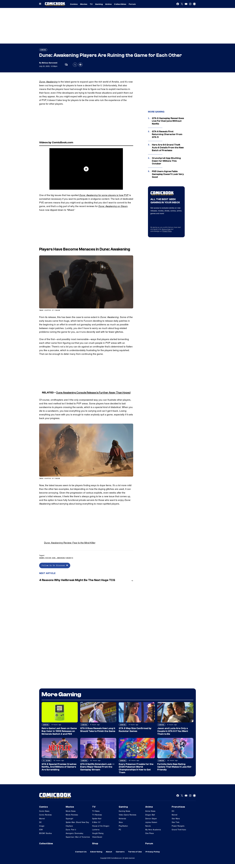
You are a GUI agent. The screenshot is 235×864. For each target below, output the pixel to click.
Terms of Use (166, 229)
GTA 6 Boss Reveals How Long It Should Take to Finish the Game (97, 729)
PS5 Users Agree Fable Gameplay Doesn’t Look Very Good (168, 174)
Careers (120, 852)
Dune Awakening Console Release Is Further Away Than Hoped (93, 392)
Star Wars (176, 818)
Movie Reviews (72, 814)
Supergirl (69, 818)
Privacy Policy (167, 231)
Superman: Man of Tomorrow (78, 837)
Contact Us (81, 852)
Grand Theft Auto (179, 829)
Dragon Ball (150, 814)
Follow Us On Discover (54, 565)
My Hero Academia (153, 829)
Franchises (178, 806)
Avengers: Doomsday (74, 833)
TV (91, 4)
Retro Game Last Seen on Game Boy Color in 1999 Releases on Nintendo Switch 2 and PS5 (59, 731)
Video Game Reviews (127, 814)
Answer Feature (45, 558)
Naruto (148, 826)
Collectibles (120, 4)
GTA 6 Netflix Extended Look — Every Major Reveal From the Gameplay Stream (97, 767)
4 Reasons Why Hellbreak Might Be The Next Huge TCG (77, 580)
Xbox (121, 822)
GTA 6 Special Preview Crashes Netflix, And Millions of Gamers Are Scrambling (59, 767)
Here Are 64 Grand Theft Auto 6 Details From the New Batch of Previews (168, 147)
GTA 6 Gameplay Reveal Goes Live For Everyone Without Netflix (168, 121)
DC (40, 822)
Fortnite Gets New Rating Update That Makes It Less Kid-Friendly (174, 767)
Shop (95, 843)
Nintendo (122, 818)
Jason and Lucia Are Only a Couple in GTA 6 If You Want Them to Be (172, 731)
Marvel (42, 818)
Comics (74, 4)
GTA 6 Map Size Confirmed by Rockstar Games (135, 729)
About (109, 852)
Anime (108, 4)
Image (41, 826)
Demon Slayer (151, 818)
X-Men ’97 (96, 822)
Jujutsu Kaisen (151, 822)
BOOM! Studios (45, 833)
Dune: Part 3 (71, 829)
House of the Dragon (100, 826)
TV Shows (47, 760)
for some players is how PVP (104, 195)
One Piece (149, 833)
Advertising (96, 852)
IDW (41, 829)
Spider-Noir (96, 818)
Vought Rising (97, 833)
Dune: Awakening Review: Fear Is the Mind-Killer (69, 542)
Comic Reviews (45, 814)
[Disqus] (86, 616)
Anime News (150, 811)
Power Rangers (178, 826)
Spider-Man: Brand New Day (77, 822)
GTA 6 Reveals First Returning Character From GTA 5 (167, 134)
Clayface (69, 826)
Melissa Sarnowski (49, 62)
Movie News (71, 811)
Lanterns (95, 829)
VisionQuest (97, 837)
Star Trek (175, 822)
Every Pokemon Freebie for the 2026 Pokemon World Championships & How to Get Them (136, 768)
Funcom (68, 558)
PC (72, 558)
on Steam (113, 206)
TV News (96, 811)
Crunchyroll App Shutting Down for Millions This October (166, 161)
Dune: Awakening (48, 81)
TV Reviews (97, 814)
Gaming (99, 4)
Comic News (44, 811)
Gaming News (124, 811)
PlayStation (123, 826)
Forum (132, 4)
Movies (83, 4)
